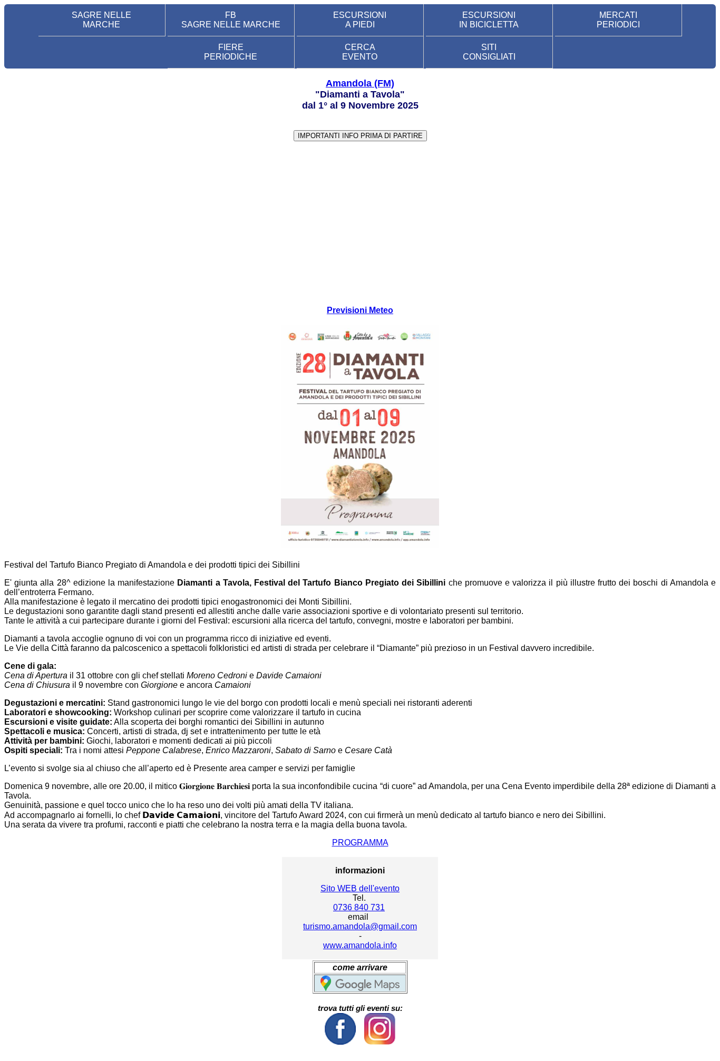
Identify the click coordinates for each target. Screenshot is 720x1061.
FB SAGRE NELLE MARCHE (230, 20)
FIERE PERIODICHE (230, 52)
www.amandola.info (360, 945)
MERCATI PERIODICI (618, 20)
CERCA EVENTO (359, 52)
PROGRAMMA (360, 842)
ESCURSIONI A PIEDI (359, 20)
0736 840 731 (359, 907)
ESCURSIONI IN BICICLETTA (489, 20)
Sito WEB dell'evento (360, 888)
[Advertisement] (360, 223)
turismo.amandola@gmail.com (360, 926)
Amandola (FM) (360, 83)
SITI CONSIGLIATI (489, 52)
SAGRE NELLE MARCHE (101, 20)
